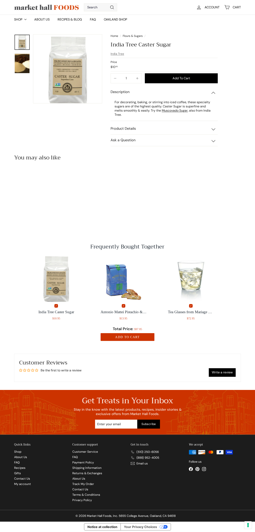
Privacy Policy (82, 500)
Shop (17, 451)
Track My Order (83, 484)
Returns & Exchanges (87, 473)
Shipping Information (87, 468)
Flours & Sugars (133, 36)
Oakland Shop (115, 19)
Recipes (20, 468)
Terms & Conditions (86, 495)
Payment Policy (83, 462)
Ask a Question (123, 140)
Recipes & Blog (70, 19)
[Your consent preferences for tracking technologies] (248, 525)
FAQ (93, 19)
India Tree (117, 54)
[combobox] (100, 7)
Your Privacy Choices (140, 527)
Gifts (17, 473)
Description (120, 91)
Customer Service (85, 451)
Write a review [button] (222, 372)
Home (115, 36)
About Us (42, 19)
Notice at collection (102, 527)
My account (22, 484)
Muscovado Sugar (175, 110)
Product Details (123, 128)
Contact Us (22, 478)
